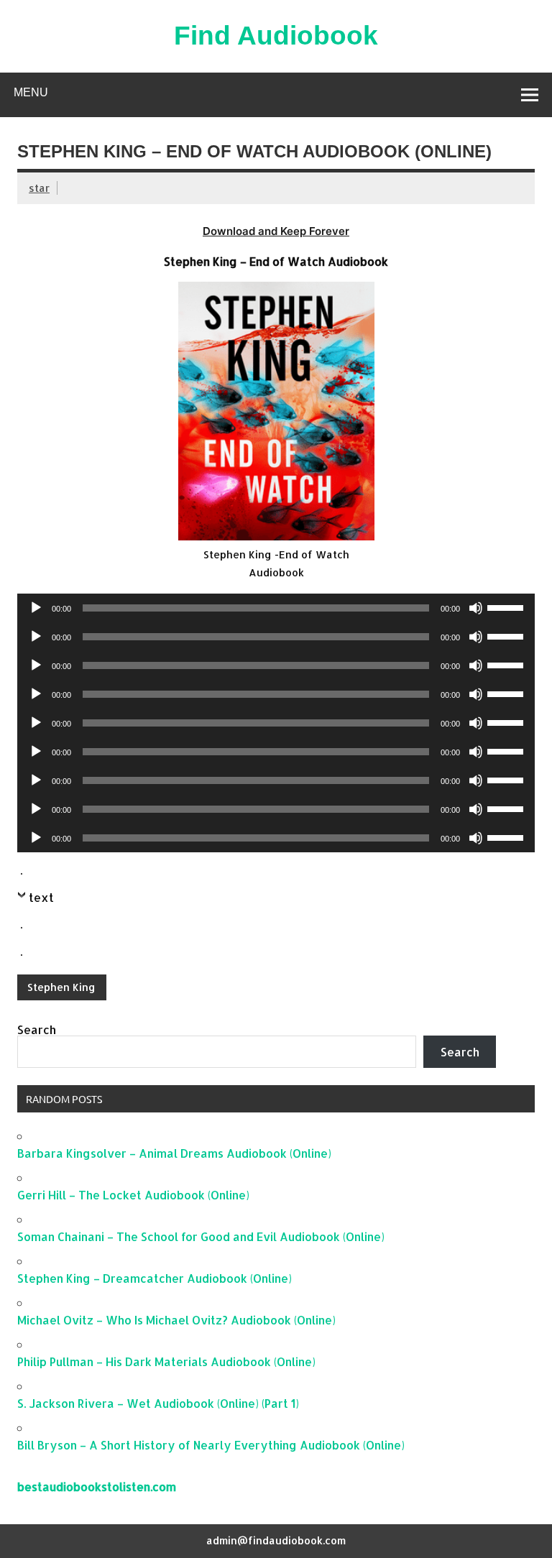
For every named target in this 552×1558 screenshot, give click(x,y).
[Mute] (476, 608)
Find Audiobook (276, 35)
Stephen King (61, 987)
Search (36, 1029)
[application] (276, 608)
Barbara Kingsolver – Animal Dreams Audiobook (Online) (174, 1153)
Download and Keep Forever (276, 231)
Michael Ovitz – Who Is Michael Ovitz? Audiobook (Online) (176, 1319)
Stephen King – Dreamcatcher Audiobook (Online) (154, 1278)
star (39, 188)
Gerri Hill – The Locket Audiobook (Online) (133, 1194)
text (41, 897)
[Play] (36, 608)
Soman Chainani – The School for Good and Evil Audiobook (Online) (201, 1236)
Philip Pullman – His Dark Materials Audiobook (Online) (166, 1361)
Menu (31, 92)
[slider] (507, 606)
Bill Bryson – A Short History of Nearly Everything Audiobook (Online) (211, 1444)
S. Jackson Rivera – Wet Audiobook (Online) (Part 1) (158, 1403)
